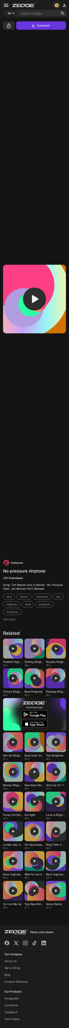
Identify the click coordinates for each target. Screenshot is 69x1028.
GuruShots (11, 1005)
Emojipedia (12, 998)
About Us (10, 961)
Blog (7, 974)
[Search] (62, 13)
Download (43, 25)
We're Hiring (12, 967)
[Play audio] (34, 299)
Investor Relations (16, 981)
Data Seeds (12, 1019)
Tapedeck (11, 1012)
